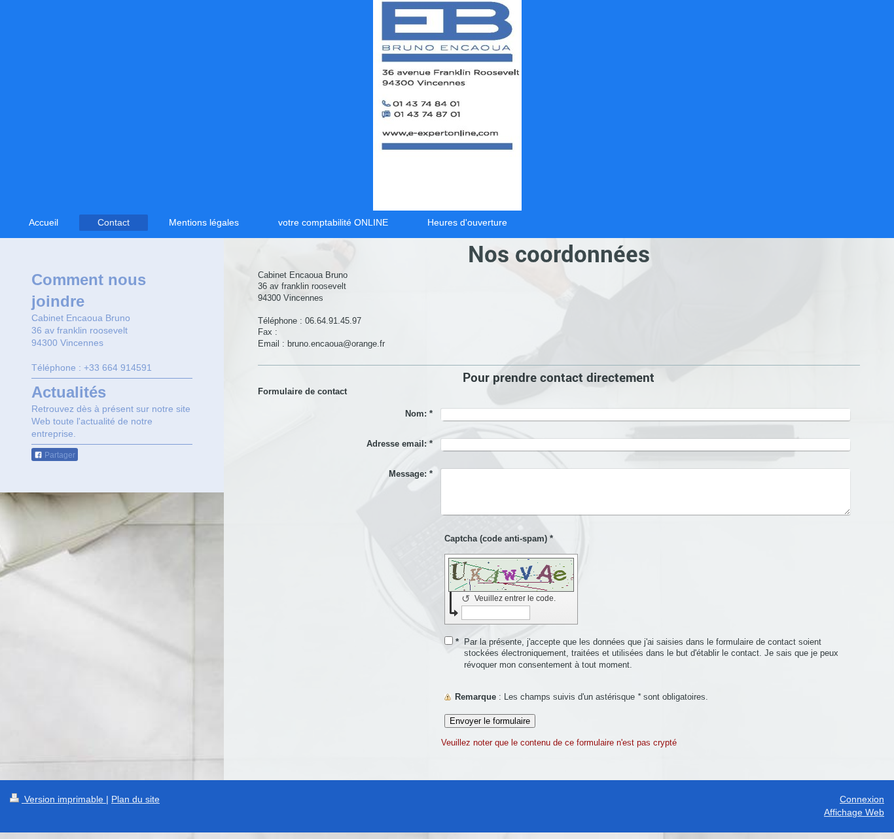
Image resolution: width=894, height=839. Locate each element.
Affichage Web (854, 812)
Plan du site (135, 799)
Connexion (862, 799)
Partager (59, 455)
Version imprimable (64, 799)
